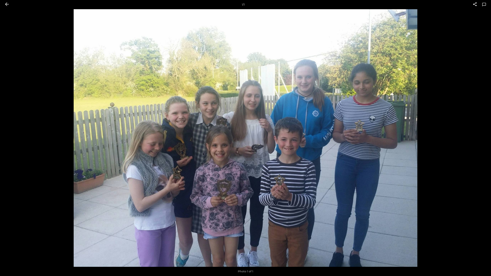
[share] (475, 4)
